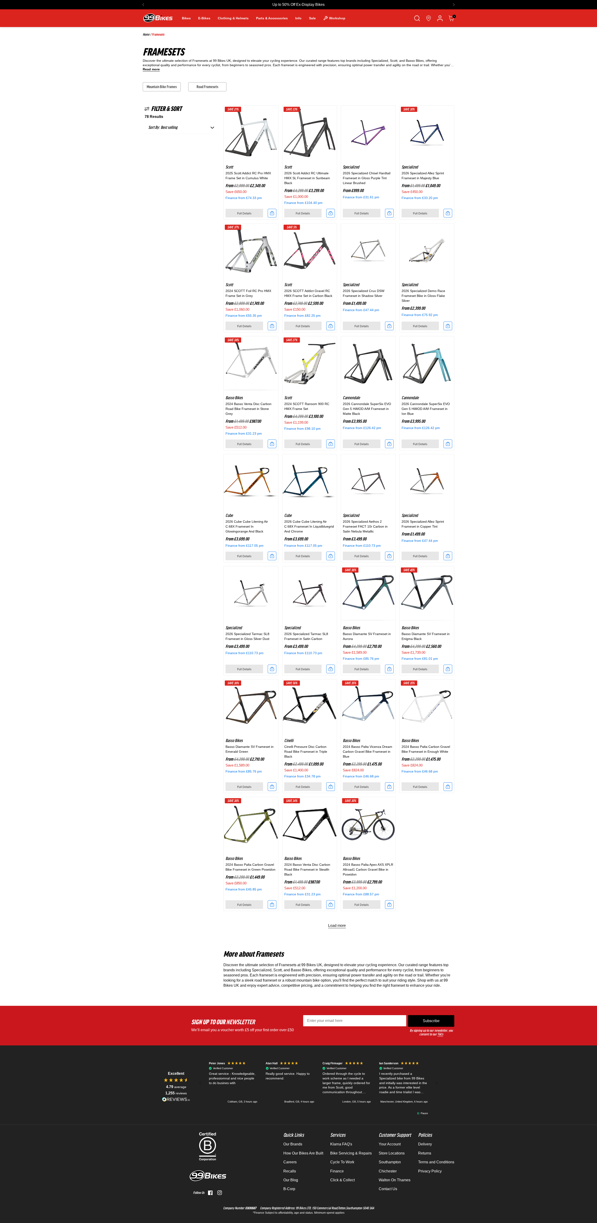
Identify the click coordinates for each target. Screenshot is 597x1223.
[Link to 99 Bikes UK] (158, 18)
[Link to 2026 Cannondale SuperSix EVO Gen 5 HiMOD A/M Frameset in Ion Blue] (427, 363)
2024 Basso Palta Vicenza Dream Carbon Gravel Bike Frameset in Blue (367, 751)
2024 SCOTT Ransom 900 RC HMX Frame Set (306, 406)
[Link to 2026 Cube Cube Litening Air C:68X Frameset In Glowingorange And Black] (251, 481)
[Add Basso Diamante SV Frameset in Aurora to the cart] (389, 669)
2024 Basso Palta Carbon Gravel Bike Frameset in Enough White (426, 749)
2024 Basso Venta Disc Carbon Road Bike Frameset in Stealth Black (307, 869)
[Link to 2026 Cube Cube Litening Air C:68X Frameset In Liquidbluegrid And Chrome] (309, 481)
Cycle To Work (342, 1162)
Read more (151, 69)
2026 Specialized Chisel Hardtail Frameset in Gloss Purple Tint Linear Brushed (366, 178)
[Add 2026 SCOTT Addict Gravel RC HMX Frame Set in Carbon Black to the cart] (330, 326)
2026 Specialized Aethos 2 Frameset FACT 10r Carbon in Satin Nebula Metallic (365, 526)
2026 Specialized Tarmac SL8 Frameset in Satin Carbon (306, 636)
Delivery (425, 1144)
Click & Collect (342, 1180)
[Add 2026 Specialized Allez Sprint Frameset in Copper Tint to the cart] (448, 556)
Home (146, 34)
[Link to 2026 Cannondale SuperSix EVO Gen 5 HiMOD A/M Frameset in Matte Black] (368, 363)
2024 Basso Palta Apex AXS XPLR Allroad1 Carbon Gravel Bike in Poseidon (368, 869)
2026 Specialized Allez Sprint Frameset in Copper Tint (423, 524)
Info (298, 18)
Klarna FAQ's (341, 1144)
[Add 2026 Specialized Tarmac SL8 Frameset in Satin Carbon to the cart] (330, 669)
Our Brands (292, 1144)
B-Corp (289, 1189)
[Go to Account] (440, 18)
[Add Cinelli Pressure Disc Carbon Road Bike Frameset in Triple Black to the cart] (330, 786)
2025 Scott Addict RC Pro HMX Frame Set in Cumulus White (248, 175)
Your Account (390, 1144)
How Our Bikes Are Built (303, 1153)
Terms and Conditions (436, 1162)
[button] (143, 4)
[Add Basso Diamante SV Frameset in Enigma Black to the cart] (448, 669)
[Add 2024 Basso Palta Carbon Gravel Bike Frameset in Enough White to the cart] (448, 786)
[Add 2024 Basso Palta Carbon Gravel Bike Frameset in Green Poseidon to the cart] (272, 904)
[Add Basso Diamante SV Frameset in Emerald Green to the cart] (272, 786)
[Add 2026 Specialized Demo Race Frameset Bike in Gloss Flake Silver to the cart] (448, 326)
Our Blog (290, 1180)
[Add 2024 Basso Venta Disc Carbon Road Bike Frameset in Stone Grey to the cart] (272, 444)
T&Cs (440, 1034)
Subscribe (431, 1021)
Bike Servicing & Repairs (351, 1153)
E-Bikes (204, 18)
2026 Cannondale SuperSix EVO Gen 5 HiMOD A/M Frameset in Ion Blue (426, 409)
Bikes (186, 18)
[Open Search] (417, 18)
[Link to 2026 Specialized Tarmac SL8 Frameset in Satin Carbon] (309, 593)
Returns (424, 1153)
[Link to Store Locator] (428, 18)
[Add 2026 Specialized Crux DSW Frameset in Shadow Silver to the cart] (389, 326)
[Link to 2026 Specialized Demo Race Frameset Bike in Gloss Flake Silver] (427, 250)
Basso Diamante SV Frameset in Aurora (367, 636)
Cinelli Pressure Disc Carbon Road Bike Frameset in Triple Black (305, 751)
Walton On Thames (394, 1180)
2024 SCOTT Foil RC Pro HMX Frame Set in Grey (248, 293)
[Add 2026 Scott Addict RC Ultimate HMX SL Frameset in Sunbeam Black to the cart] (330, 213)
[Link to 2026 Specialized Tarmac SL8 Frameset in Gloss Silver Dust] (251, 593)
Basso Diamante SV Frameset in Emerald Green (250, 749)
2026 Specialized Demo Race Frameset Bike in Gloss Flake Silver (423, 295)
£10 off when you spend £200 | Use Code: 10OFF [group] (299, 5)
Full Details (244, 213)
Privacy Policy (430, 1171)
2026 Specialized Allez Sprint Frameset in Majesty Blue (423, 175)
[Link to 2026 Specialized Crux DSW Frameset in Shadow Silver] (368, 250)
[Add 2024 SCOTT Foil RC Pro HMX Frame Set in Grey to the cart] (272, 326)
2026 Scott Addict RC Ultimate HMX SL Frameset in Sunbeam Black (307, 178)
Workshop (337, 18)
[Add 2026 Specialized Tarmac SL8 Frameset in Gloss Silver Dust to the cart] (272, 669)
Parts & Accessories (272, 18)
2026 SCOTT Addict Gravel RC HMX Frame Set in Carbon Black (308, 293)
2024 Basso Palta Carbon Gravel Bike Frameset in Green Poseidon (250, 867)
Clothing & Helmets (233, 18)
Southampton (390, 1162)
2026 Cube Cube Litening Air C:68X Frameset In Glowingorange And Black (247, 526)
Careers (290, 1162)
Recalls (289, 1171)
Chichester (388, 1171)
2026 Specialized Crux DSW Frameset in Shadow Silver (363, 293)
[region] (318, 1083)
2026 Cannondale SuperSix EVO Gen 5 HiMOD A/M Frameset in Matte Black (367, 409)
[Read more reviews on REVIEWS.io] (176, 1099)
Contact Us (388, 1189)
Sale (312, 18)
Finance (337, 1171)
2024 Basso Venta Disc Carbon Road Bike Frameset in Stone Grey (248, 409)
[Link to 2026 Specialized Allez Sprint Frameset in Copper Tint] (427, 481)
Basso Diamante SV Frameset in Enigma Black (426, 636)
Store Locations (392, 1153)
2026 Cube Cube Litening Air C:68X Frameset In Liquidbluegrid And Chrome (309, 526)
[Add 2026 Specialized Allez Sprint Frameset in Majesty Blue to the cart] (448, 213)
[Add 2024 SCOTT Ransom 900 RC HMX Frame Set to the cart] (330, 444)
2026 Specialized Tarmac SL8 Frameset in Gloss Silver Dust (247, 636)
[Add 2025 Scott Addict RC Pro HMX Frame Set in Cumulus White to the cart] (272, 213)
